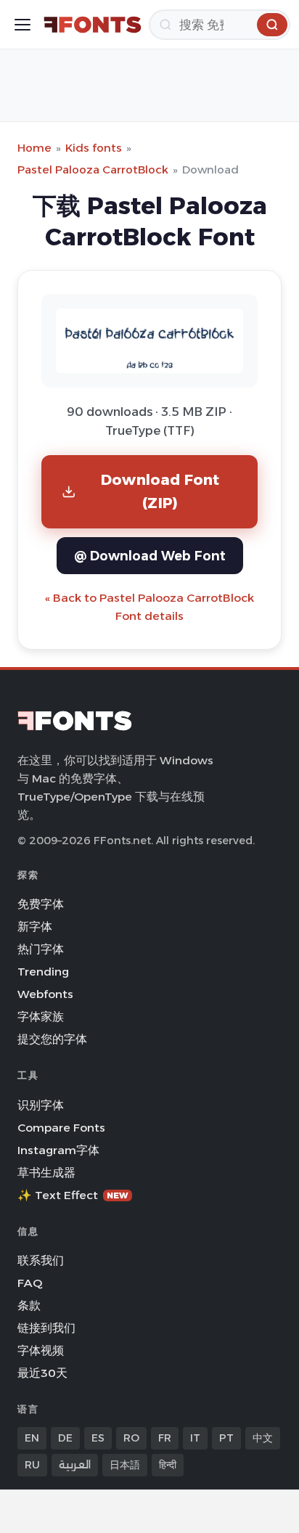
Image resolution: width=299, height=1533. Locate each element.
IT (195, 1437)
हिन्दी (167, 1464)
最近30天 (42, 1373)
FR (164, 1437)
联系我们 (40, 1260)
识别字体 (40, 1105)
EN (32, 1437)
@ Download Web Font (150, 555)
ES (98, 1437)
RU (32, 1464)
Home (34, 148)
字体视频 (40, 1350)
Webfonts (45, 994)
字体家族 (40, 1016)
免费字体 (40, 904)
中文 (263, 1437)
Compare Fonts (61, 1128)
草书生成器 (46, 1173)
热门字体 (40, 949)
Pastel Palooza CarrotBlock (92, 169)
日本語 (125, 1464)
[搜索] (272, 24)
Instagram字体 (58, 1150)
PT (226, 1437)
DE (65, 1437)
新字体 (34, 926)
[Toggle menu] (22, 24)
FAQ (29, 1283)
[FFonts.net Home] (93, 24)
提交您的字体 (52, 1039)
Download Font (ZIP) (160, 491)
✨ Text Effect (72, 1195)
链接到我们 (46, 1328)
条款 (29, 1305)
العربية (75, 1464)
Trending (43, 971)
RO (131, 1437)
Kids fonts (93, 148)
